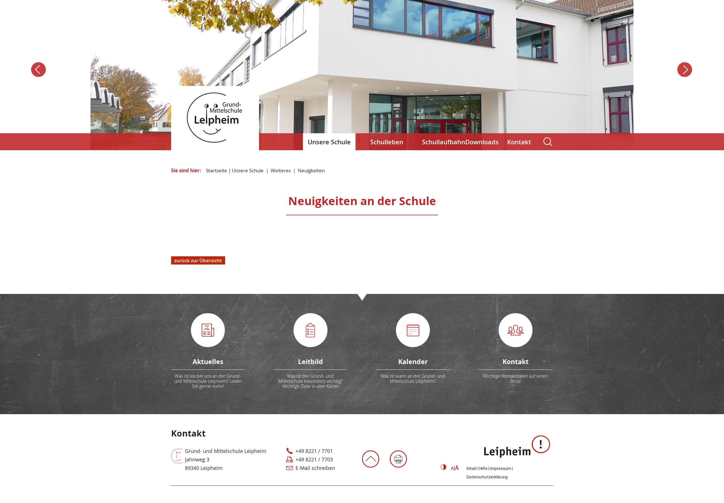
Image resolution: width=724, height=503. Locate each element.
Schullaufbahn (441, 142)
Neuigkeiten (311, 170)
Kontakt (519, 142)
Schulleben (386, 142)
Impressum (500, 468)
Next (685, 70)
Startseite (216, 170)
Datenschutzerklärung (487, 477)
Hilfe (483, 468)
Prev (39, 70)
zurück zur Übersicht (198, 260)
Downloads (482, 142)
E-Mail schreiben (315, 468)
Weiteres (281, 170)
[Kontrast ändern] (443, 468)
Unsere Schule (329, 142)
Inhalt (472, 468)
